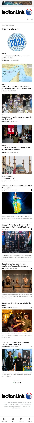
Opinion (4, 53)
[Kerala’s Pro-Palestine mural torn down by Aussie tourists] (17, 103)
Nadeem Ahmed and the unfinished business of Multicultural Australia (16, 226)
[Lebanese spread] (17, 165)
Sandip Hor (4, 181)
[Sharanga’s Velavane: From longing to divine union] (17, 203)
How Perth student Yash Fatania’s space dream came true (15, 343)
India (3, 114)
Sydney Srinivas (5, 190)
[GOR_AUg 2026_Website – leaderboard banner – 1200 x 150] (17, 3)
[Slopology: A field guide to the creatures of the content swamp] (17, 281)
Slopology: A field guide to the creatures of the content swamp (15, 265)
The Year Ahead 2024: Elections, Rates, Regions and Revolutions (16, 149)
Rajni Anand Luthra (6, 307)
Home (3, 25)
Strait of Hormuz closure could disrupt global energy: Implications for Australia (16, 87)
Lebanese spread (8, 178)
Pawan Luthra (5, 152)
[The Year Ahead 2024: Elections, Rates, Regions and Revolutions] (17, 134)
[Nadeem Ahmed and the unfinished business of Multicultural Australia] (17, 242)
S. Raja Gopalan (5, 60)
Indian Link (4, 90)
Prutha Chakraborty (6, 346)
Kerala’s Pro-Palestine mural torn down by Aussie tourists (17, 118)
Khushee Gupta (5, 121)
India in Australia (7, 176)
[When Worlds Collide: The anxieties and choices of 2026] (17, 42)
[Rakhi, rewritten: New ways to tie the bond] (17, 321)
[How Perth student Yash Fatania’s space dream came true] (17, 360)
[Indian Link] (17, 12)
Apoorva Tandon (5, 268)
